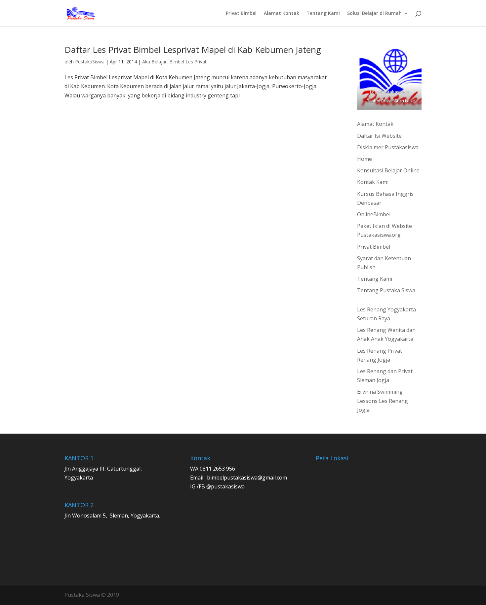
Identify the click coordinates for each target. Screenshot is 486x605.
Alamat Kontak (281, 13)
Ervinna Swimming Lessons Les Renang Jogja (382, 400)
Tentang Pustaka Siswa (386, 290)
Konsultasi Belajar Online (388, 170)
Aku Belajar (154, 61)
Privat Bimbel (241, 13)
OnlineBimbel (373, 214)
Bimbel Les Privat (188, 61)
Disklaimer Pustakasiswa (388, 147)
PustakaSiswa (89, 61)
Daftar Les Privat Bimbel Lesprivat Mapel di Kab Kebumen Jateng (192, 49)
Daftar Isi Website (379, 135)
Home (364, 158)
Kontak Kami (372, 182)
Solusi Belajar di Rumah (374, 13)
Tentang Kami (323, 13)
